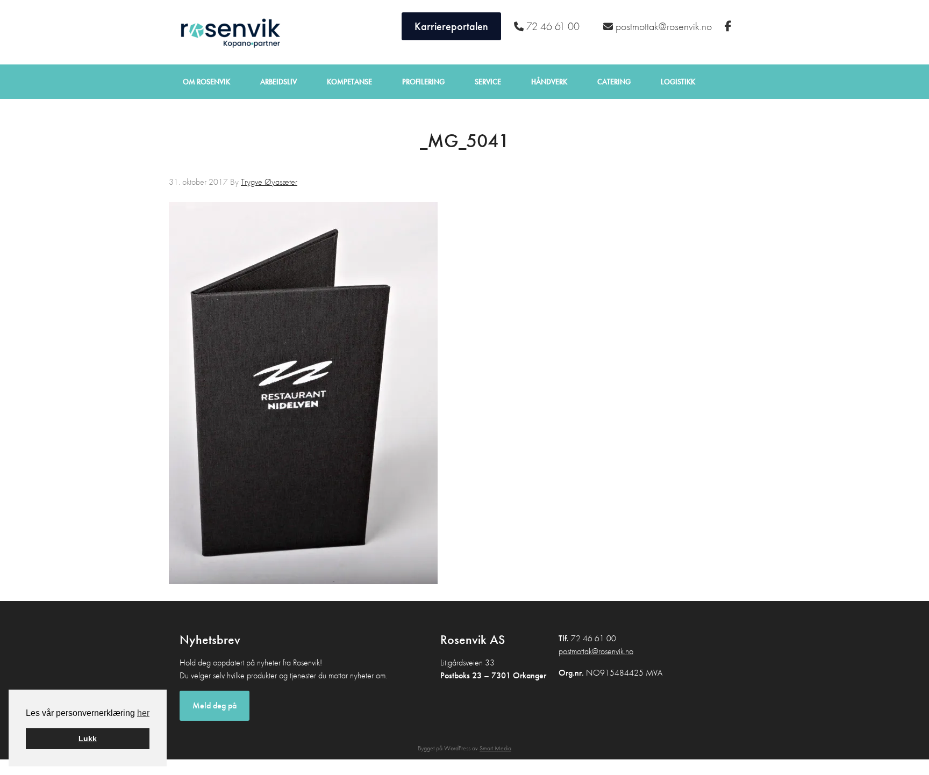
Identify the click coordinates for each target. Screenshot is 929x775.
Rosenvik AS (228, 32)
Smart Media (495, 748)
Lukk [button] (87, 738)
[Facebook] (729, 26)
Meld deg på (214, 705)
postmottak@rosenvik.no (596, 651)
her (143, 713)
